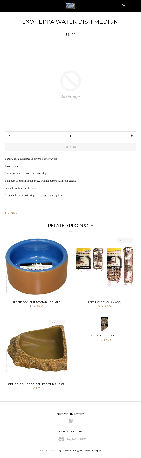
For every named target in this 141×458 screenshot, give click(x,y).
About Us (76, 431)
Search (63, 431)
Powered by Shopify (92, 450)
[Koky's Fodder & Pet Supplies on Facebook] (70, 421)
